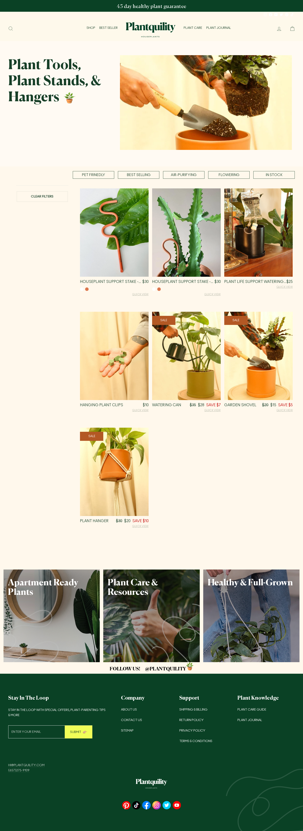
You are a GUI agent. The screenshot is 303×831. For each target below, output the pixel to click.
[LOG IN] (277, 29)
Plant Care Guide (251, 709)
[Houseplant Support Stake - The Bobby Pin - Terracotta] (159, 289)
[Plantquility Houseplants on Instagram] (156, 805)
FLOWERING (229, 175)
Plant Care (193, 27)
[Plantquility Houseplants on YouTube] (177, 805)
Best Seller (108, 27)
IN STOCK (274, 175)
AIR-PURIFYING (184, 175)
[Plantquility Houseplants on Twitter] (166, 805)
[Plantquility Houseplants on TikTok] (136, 805)
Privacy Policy (192, 730)
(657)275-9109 (18, 770)
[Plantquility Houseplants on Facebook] (146, 805)
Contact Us (131, 720)
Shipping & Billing (193, 709)
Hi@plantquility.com (26, 765)
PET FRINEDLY (93, 175)
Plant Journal (218, 27)
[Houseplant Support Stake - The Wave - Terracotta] (87, 289)
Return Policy (191, 720)
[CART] (290, 29)
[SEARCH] (11, 29)
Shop (91, 27)
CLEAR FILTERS (42, 196)
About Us (129, 709)
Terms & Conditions (195, 741)
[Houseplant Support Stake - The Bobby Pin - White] (154, 289)
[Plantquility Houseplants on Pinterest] (126, 805)
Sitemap (127, 730)
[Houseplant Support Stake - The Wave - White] (81, 289)
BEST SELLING (139, 175)
